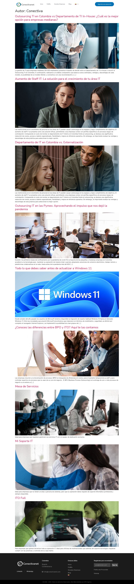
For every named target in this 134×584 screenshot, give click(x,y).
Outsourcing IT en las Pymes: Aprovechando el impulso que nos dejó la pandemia (61, 207)
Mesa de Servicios (26, 386)
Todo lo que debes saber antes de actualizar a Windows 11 (53, 268)
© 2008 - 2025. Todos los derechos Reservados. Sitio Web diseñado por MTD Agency (67, 582)
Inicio (41, 4)
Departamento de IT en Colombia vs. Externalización (49, 142)
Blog (70, 4)
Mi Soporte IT (24, 441)
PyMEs (49, 4)
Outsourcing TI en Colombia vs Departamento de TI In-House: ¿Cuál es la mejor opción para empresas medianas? (67, 18)
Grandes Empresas (59, 4)
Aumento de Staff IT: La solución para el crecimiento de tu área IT (57, 79)
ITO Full (20, 498)
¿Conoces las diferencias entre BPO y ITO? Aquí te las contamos (56, 327)
